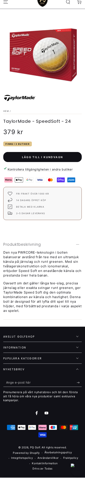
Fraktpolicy (70, 457)
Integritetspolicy (22, 457)
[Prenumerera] (79, 382)
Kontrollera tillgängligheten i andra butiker (40, 169)
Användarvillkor (48, 457)
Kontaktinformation (45, 463)
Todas (48, 468)
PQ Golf (35, 447)
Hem (6, 111)
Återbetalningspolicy (58, 452)
